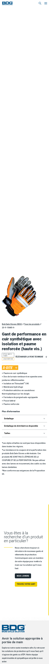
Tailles (7, 433)
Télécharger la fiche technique (29, 357)
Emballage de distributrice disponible (21, 426)
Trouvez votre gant (26, 584)
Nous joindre (23, 576)
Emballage (9, 418)
